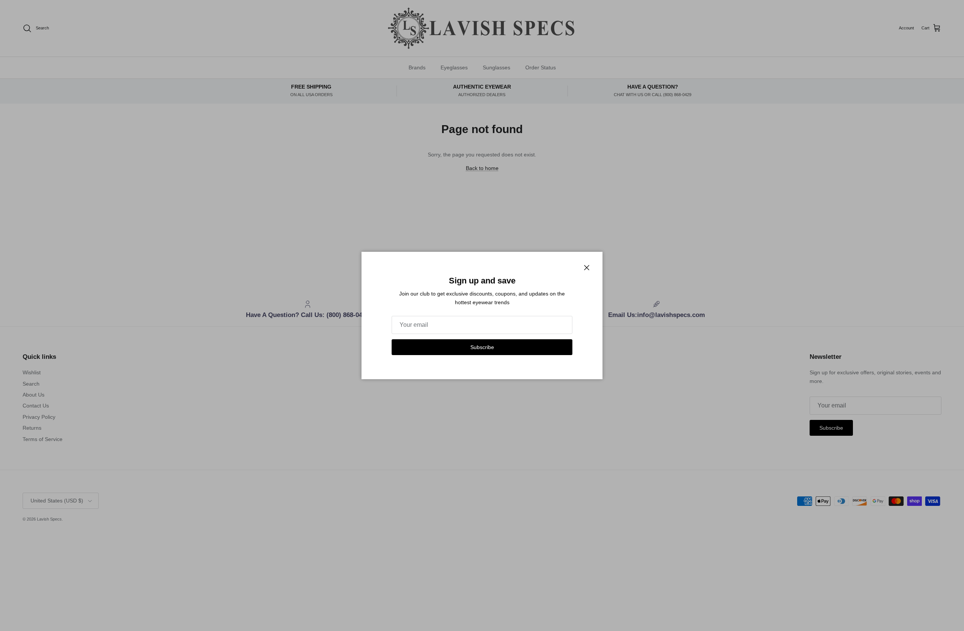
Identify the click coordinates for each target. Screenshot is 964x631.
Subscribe (482, 347)
